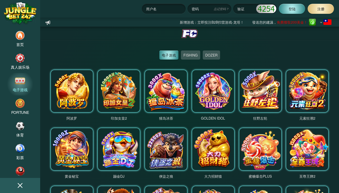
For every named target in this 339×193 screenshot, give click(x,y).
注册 (320, 8)
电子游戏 (169, 55)
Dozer (211, 55)
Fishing (190, 55)
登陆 (292, 8)
